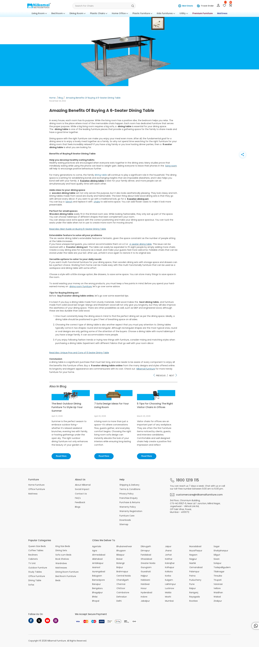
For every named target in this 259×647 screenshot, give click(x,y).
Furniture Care (126, 515)
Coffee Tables (35, 550)
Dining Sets (61, 550)
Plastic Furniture (141, 13)
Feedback (80, 502)
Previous (160, 375)
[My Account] (218, 5)
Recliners (33, 554)
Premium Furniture (202, 13)
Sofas (31, 584)
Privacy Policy (126, 493)
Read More (61, 456)
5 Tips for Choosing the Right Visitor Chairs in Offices (155, 405)
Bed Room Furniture (65, 576)
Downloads (125, 520)
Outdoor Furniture (37, 567)
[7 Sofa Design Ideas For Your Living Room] (113, 399)
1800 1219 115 (187, 480)
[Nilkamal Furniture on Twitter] (39, 620)
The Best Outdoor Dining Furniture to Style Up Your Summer (67, 407)
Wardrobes (61, 563)
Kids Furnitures (165, 13)
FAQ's (78, 498)
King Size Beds (62, 546)
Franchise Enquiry (128, 498)
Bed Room (57, 13)
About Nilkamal (83, 484)
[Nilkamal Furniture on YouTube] (47, 620)
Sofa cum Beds (63, 554)
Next (172, 375)
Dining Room (76, 13)
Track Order (207, 5)
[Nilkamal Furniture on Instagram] (55, 620)
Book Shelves (62, 559)
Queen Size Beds (37, 546)
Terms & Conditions (129, 489)
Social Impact (82, 489)
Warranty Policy (127, 506)
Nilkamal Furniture (56, 640)
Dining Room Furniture (67, 571)
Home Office (119, 13)
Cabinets (33, 559)
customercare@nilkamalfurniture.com (199, 494)
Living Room (38, 13)
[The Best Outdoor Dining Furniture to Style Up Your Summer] (71, 399)
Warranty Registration (130, 511)
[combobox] (104, 6)
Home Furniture (36, 484)
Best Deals (187, 5)
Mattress (222, 13)
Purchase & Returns (129, 502)
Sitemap (123, 524)
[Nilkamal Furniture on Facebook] (31, 620)
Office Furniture (36, 489)
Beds (57, 580)
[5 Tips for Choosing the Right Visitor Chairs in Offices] (156, 399)
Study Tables (35, 571)
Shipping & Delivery (129, 484)
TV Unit (32, 563)
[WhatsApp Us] (255, 626)
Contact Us (81, 493)
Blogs (77, 506)
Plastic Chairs (97, 13)
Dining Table (34, 580)
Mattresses (61, 567)
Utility (183, 13)
